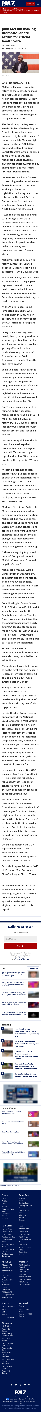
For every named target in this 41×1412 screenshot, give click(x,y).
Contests (22, 1220)
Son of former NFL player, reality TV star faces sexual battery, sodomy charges (14, 974)
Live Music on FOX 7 (24, 1211)
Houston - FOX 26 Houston (25, 1315)
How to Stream (7, 1229)
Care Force (23, 1244)
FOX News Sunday (6, 1215)
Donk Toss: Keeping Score (11, 1132)
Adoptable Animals (22, 1216)
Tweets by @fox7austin (10, 1185)
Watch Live (30, 4)
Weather (23, 1261)
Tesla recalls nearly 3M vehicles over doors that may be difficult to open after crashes (14, 994)
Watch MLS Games (6, 1372)
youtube (25, 1385)
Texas (4, 1204)
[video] (33, 1114)
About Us (6, 1261)
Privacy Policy (23, 957)
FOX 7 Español (7, 1234)
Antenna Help (7, 1297)
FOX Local (7, 1225)
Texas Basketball (8, 1317)
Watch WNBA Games (7, 1367)
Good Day (24, 1195)
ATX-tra (21, 1255)
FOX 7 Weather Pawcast (24, 1266)
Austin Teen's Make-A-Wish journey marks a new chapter (12, 1143)
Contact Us (6, 1268)
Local (4, 1198)
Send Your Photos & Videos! (25, 1275)
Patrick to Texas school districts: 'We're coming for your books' (26, 1043)
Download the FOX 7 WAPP (24, 1271)
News (13, 46)
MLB (3, 1312)
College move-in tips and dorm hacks (13, 1123)
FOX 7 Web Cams (25, 1279)
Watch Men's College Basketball (6, 1355)
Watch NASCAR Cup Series (7, 1344)
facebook (12, 1385)
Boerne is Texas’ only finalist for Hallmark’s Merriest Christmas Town (26, 1066)
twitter (16, 1385)
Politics (4, 1206)
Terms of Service (22, 959)
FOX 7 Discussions (23, 1251)
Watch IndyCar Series (7, 1349)
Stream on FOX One (7, 1324)
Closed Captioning (6, 1288)
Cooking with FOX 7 (25, 1207)
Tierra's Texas (7, 1232)
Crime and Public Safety (8, 1210)
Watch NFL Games (6, 1330)
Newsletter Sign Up (7, 1271)
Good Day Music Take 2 (8, 1250)
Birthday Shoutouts (22, 1199)
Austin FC (5, 1309)
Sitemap (5, 1218)
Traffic (4, 1201)
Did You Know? (24, 1285)
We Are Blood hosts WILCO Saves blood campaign (13, 1153)
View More (33, 968)
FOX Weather (23, 1282)
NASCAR (5, 1314)
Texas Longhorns (8, 1306)
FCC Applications (8, 1295)
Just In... (6, 968)
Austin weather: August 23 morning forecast (11, 1113)
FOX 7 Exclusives (24, 1227)
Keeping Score (24, 1203)
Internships (6, 1285)
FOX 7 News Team (6, 1276)
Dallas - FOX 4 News (24, 1310)
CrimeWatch (23, 1232)
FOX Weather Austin (7, 1241)
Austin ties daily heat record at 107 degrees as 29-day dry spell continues (13, 984)
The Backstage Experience (7, 1255)
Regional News (23, 1304)
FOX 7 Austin (6, 46)
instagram (20, 1385)
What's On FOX (7, 1265)
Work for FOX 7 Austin (7, 1281)
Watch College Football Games (8, 1335)
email (29, 1385)
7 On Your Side (24, 1234)
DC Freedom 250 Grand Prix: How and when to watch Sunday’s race (14, 1013)
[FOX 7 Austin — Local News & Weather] (8, 3)
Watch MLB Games (6, 1339)
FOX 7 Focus (23, 1237)
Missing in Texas (25, 1247)
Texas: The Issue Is (25, 1241)
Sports (5, 1303)
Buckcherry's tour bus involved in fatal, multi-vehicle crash (14, 1003)
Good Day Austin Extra (8, 1245)
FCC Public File (7, 1292)
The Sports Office (8, 1237)
